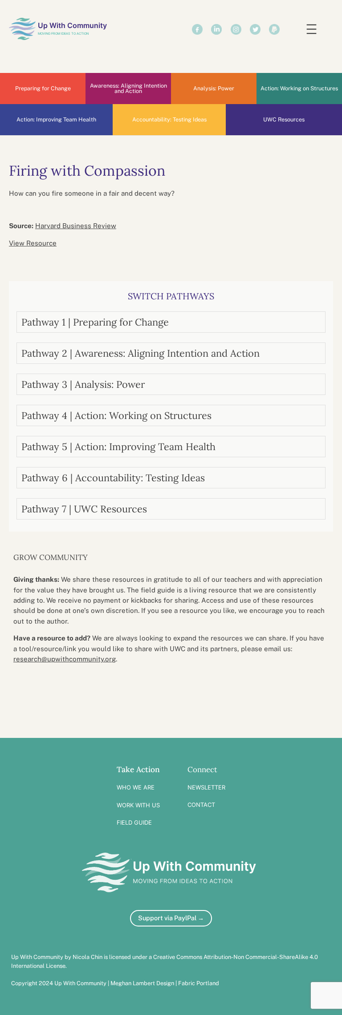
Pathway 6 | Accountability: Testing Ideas (113, 477)
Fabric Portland (198, 983)
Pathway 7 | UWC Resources (84, 509)
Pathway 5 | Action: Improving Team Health (118, 446)
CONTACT (201, 804)
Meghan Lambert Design (142, 983)
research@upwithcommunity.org (64, 659)
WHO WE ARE (136, 787)
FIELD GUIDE (134, 822)
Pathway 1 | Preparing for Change (95, 322)
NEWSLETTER (206, 787)
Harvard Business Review (75, 226)
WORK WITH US (138, 805)
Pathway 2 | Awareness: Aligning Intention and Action (140, 353)
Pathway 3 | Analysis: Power (83, 384)
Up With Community (72, 25)
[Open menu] (311, 29)
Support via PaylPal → (171, 918)
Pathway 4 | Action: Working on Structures (116, 415)
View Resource (33, 243)
